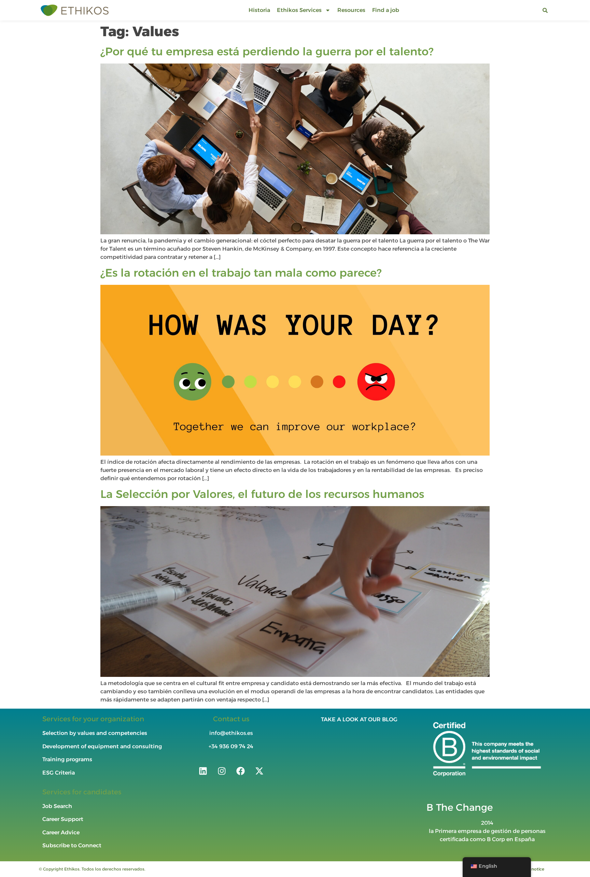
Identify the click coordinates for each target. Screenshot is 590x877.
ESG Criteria (58, 772)
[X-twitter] (259, 770)
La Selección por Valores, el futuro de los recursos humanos (262, 494)
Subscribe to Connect (71, 845)
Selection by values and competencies (94, 733)
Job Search (57, 806)
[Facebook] (240, 770)
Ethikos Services (299, 10)
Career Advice (61, 832)
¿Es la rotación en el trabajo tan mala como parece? (240, 272)
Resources (351, 10)
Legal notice (531, 869)
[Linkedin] (202, 770)
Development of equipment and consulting (102, 746)
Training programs (68, 759)
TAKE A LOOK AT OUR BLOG (359, 719)
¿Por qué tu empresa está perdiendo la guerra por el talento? (266, 51)
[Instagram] (221, 770)
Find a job (385, 10)
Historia (259, 10)
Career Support (62, 819)
